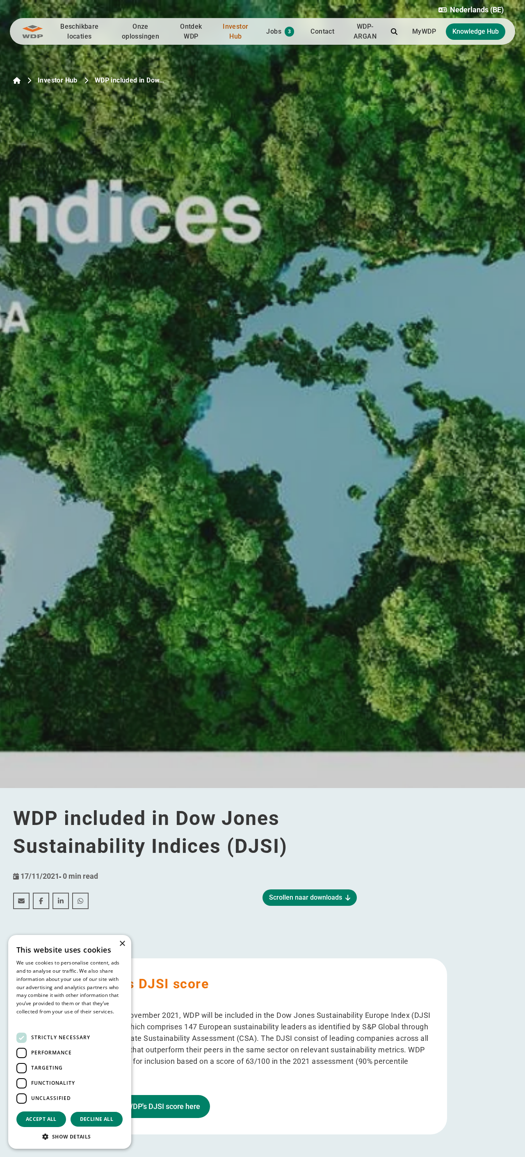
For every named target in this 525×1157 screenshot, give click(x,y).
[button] (471, 9)
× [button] (122, 944)
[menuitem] (21, 901)
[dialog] (69, 1042)
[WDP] (33, 31)
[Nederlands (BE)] (17, 80)
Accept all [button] (41, 1119)
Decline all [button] (96, 1119)
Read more (29, 1019)
